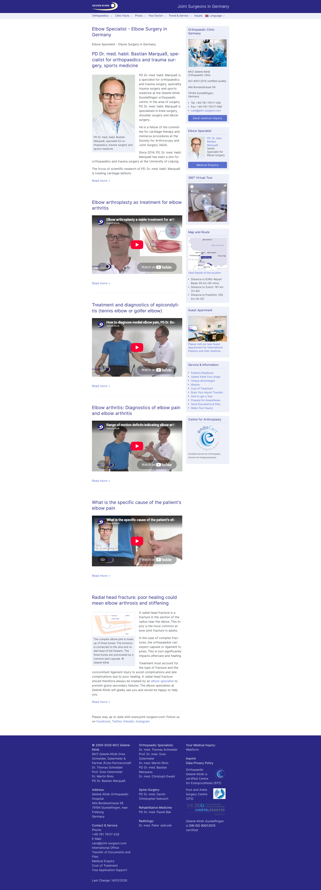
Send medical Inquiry (207, 118)
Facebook (103, 721)
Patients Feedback (202, 372)
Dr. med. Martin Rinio (153, 763)
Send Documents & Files (205, 404)
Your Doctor (155, 15)
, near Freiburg (110, 807)
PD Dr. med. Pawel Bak (155, 812)
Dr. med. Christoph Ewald (157, 776)
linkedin (128, 721)
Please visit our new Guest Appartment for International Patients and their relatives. (205, 347)
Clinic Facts (122, 15)
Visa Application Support (109, 870)
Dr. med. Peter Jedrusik (155, 825)
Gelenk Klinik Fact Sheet (205, 376)
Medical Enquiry (208, 164)
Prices (138, 15)
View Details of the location (204, 272)
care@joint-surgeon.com (206, 110)
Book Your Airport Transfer (207, 392)
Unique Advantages (203, 380)
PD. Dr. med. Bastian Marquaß (214, 141)
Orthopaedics (100, 15)
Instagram (143, 721)
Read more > (101, 180)
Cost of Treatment (202, 388)
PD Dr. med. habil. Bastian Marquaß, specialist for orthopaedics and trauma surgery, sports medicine (135, 59)
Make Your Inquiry (202, 408)
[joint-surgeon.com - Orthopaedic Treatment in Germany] (105, 6)
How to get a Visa (201, 396)
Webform (192, 749)
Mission (195, 384)
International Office (105, 847)
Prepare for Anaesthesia (205, 400)
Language (216, 15)
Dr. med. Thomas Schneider (158, 749)
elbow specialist (162, 681)
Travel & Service (178, 15)
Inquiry (198, 15)
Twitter (117, 721)
